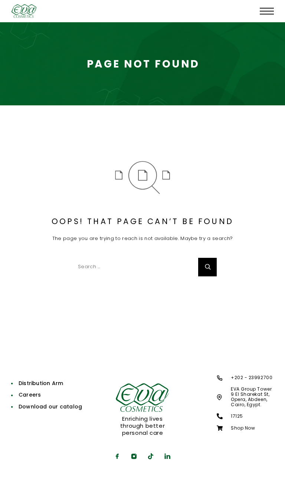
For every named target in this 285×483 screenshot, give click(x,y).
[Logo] (24, 11)
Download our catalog (50, 406)
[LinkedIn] (167, 457)
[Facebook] (117, 457)
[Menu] (267, 11)
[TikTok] (150, 457)
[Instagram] (134, 457)
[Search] (207, 267)
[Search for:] (133, 267)
